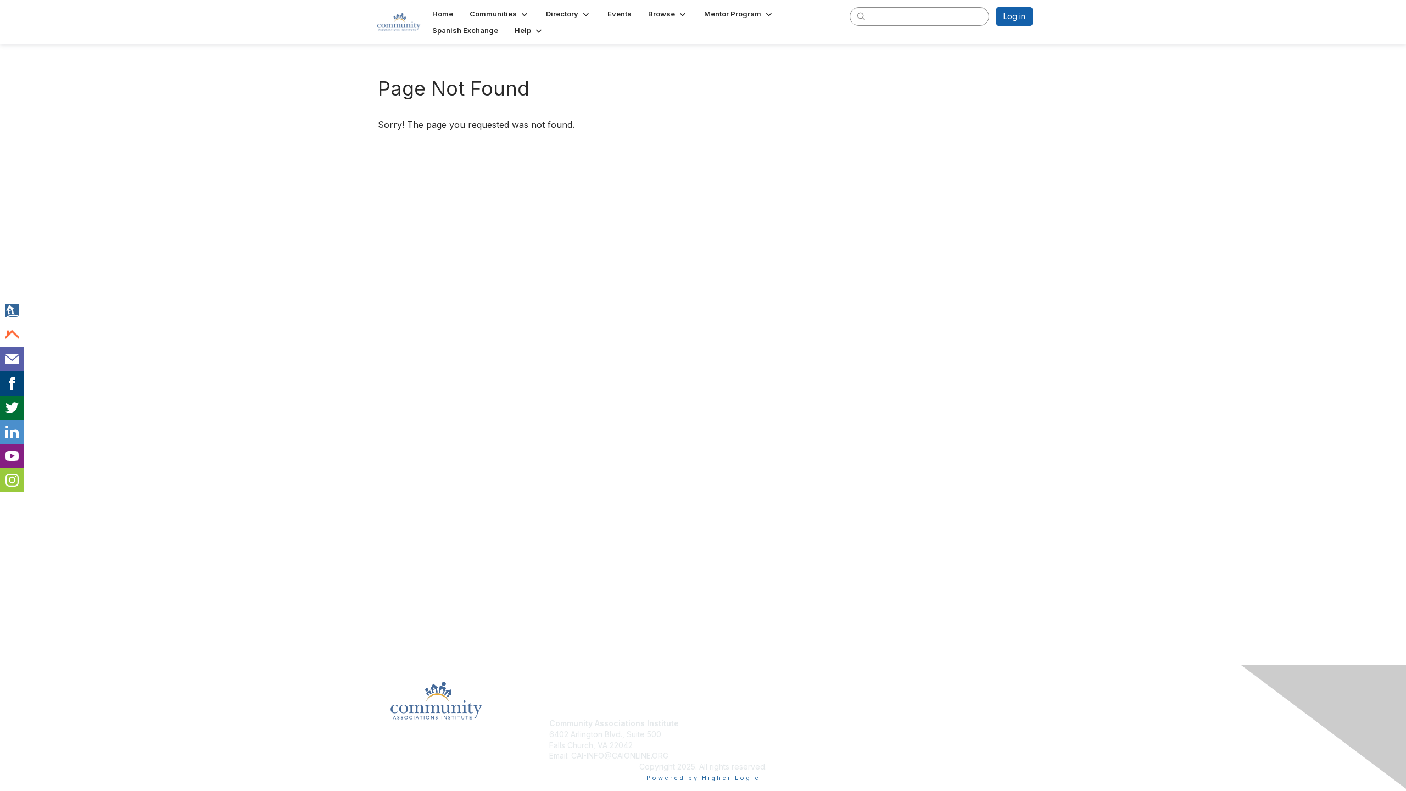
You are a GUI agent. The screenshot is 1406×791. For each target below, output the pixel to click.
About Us (882, 723)
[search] (861, 16)
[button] (499, 13)
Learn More (728, 745)
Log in (1014, 16)
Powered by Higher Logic (703, 778)
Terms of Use (890, 734)
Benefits (722, 734)
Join (715, 723)
